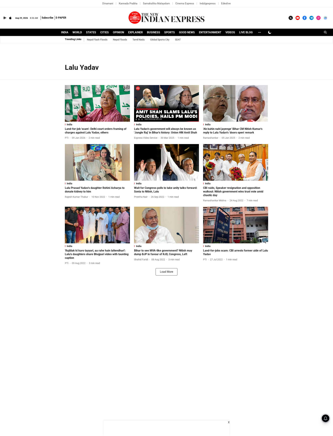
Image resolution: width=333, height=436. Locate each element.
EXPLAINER (135, 32)
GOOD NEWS (187, 32)
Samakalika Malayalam (156, 3)
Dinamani (107, 3)
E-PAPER (61, 17)
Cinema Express (184, 3)
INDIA (64, 32)
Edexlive (226, 3)
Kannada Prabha (128, 3)
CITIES (104, 32)
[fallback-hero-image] (97, 103)
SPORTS (169, 32)
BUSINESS (153, 32)
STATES (91, 32)
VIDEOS (230, 32)
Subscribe (47, 17)
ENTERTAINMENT (210, 32)
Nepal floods (120, 39)
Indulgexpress (208, 3)
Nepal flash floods (97, 39)
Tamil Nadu (139, 39)
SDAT (178, 39)
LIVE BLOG (246, 32)
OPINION (118, 32)
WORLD (77, 32)
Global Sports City (159, 39)
